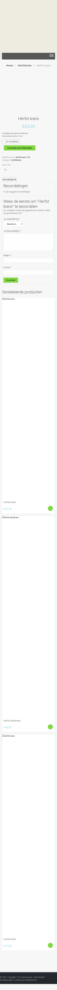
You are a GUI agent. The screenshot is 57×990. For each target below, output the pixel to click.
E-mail (7, 267)
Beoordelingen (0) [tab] (9, 179)
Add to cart (50, 508)
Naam (7, 255)
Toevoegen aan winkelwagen (19, 148)
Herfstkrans (25, 65)
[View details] (28, 398)
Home (9, 65)
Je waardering (11, 219)
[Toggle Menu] (51, 56)
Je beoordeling (12, 231)
